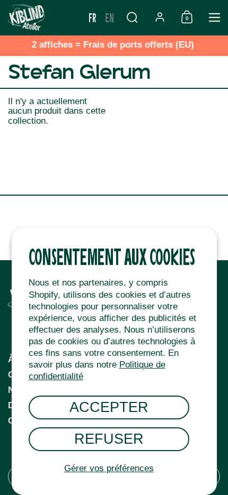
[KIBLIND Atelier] (42, 17)
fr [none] (93, 17)
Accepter (108, 407)
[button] (132, 17)
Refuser (109, 438)
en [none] (109, 17)
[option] (109, 17)
